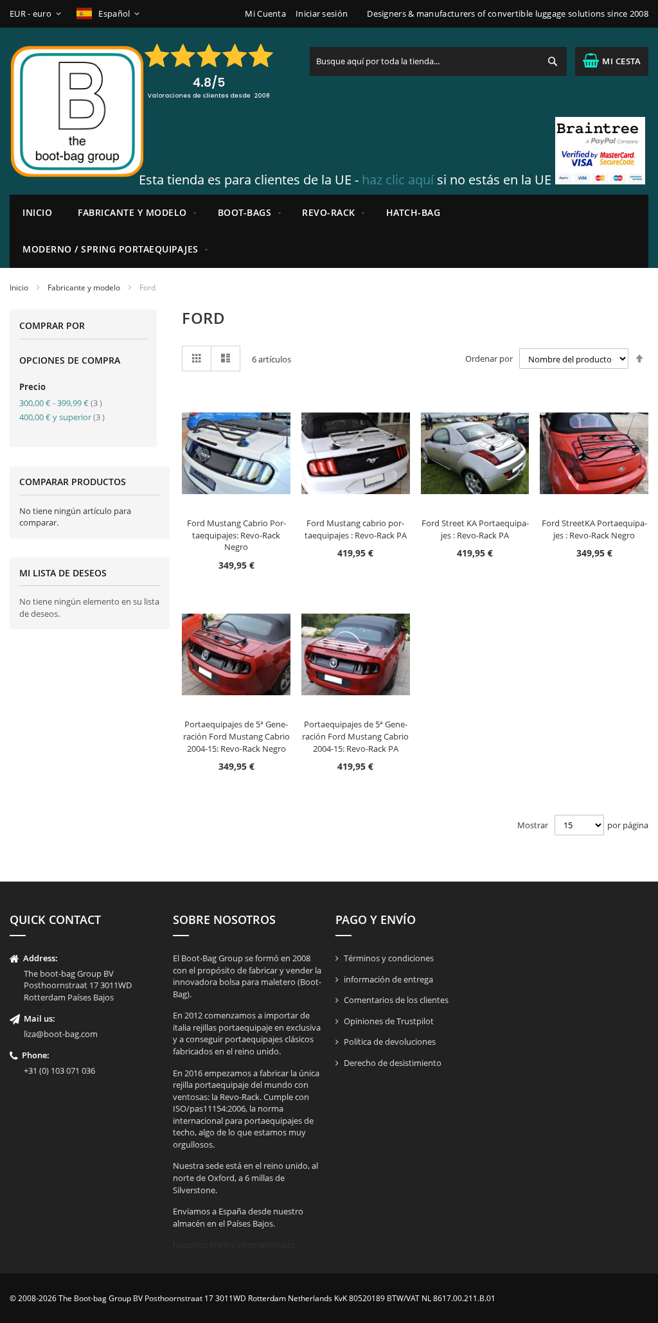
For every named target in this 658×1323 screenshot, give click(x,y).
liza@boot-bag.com (61, 1034)
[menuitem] (135, 213)
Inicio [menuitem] (37, 212)
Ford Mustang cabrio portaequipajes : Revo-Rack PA (356, 529)
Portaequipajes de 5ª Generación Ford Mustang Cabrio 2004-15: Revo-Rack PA (355, 736)
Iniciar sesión (322, 13)
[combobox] (438, 61)
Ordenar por (489, 359)
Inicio (19, 287)
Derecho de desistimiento (392, 1063)
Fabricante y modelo (84, 287)
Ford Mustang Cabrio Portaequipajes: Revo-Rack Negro (236, 535)
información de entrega (388, 979)
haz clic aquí (398, 179)
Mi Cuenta (265, 13)
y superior (62, 417)
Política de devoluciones (390, 1041)
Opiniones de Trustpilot (389, 1021)
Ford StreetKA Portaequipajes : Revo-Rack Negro (594, 529)
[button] (38, 14)
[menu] (329, 231)
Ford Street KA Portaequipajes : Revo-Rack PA (475, 529)
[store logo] (77, 111)
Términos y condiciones (389, 958)
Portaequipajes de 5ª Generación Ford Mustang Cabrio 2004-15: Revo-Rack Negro (236, 736)
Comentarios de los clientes (396, 1000)
